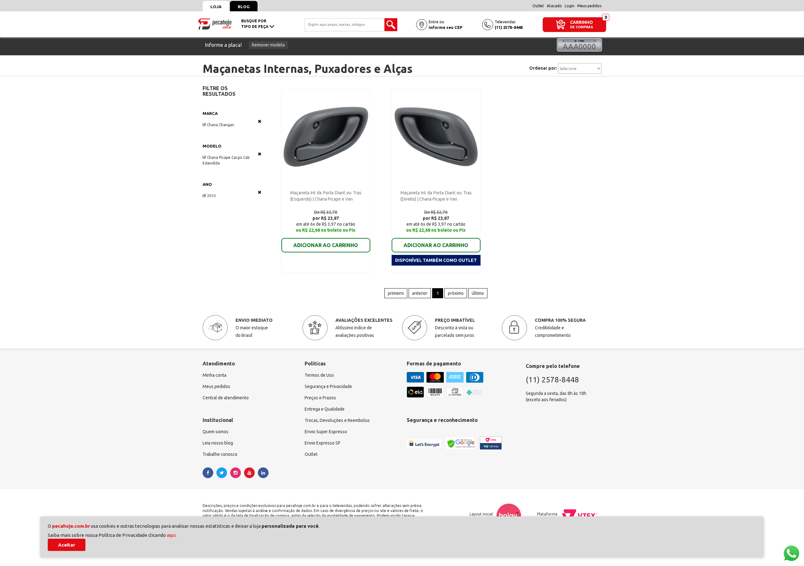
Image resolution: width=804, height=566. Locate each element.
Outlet (538, 6)
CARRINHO (581, 22)
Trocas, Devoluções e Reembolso (337, 420)
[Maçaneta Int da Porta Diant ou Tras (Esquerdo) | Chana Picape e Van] (325, 136)
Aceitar (66, 544)
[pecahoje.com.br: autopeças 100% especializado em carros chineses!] (215, 23)
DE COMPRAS (581, 27)
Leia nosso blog (218, 442)
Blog (244, 6)
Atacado (554, 6)
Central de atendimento (226, 397)
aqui (171, 535)
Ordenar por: (543, 68)
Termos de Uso (319, 375)
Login (569, 6)
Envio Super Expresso (326, 431)
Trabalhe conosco (220, 454)
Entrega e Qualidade (325, 409)
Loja (215, 6)
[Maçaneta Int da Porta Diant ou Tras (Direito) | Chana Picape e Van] (436, 136)
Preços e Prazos (320, 397)
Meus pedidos (589, 6)
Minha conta (214, 375)
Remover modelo (268, 44)
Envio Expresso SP (322, 442)
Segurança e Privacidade (328, 386)
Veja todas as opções (259, 121)
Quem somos (215, 431)
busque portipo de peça (255, 24)
